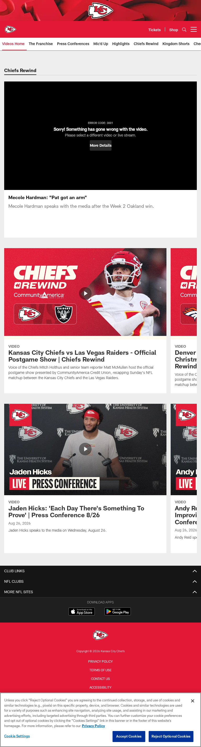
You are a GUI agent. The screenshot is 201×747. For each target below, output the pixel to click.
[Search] (184, 29)
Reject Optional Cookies (171, 736)
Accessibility (100, 687)
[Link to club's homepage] (10, 27)
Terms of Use (100, 670)
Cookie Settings (17, 736)
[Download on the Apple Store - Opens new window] (82, 612)
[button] (100, 145)
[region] (100, 720)
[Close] (192, 701)
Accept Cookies (129, 736)
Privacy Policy (100, 661)
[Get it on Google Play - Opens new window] (118, 614)
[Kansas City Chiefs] (100, 636)
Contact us (100, 678)
